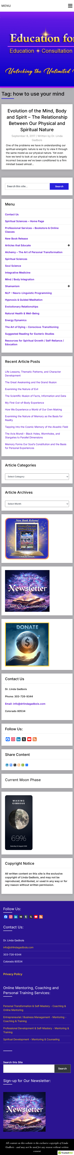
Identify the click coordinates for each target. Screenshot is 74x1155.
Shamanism (12, 286)
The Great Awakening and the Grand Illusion (31, 382)
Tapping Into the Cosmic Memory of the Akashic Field (36, 426)
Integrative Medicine (17, 272)
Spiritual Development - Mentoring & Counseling (31, 1039)
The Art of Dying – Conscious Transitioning (32, 326)
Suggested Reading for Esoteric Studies (29, 333)
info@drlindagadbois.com (18, 947)
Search (62, 1068)
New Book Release (16, 238)
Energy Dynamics (16, 320)
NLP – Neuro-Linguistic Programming (28, 292)
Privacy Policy (12, 974)
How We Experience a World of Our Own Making (33, 409)
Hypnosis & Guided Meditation (24, 299)
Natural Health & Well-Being (22, 313)
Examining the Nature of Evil (21, 389)
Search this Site (13, 1062)
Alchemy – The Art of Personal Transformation (34, 252)
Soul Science (13, 265)
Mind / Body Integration (19, 279)
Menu (6, 6)
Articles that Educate (18, 245)
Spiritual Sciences (16, 258)
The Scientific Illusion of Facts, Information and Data (35, 395)
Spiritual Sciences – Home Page (24, 221)
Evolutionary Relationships (21, 306)
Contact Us (12, 214)
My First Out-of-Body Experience (24, 402)
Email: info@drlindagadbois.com (25, 703)
